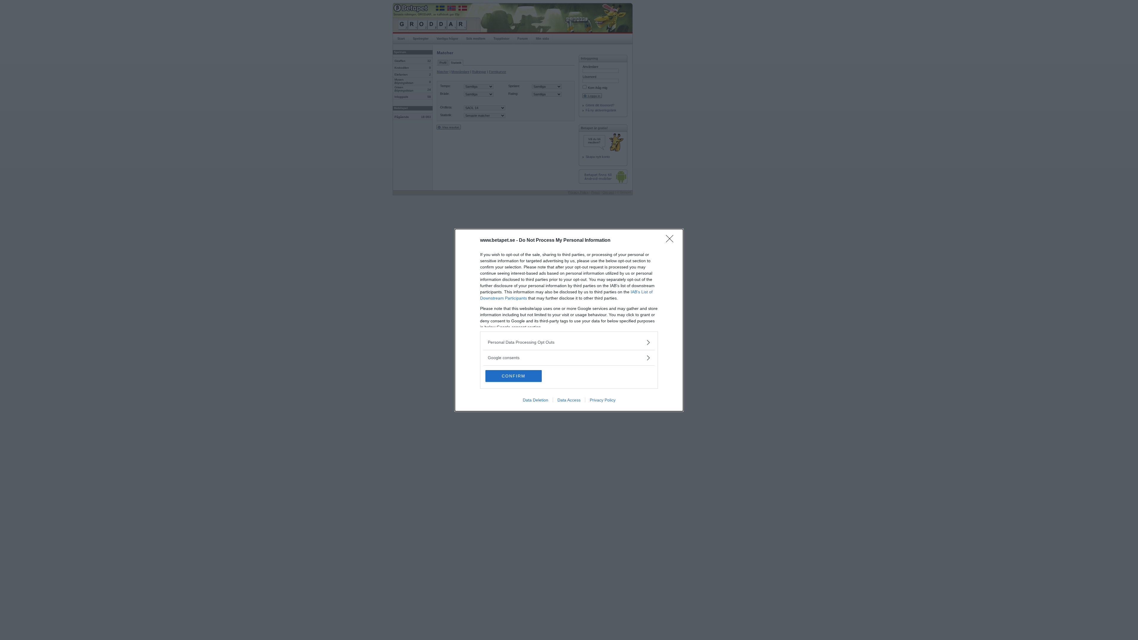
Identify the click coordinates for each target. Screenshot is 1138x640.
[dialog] (569, 320)
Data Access (569, 400)
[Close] (671, 240)
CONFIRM (513, 376)
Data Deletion (535, 400)
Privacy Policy (603, 400)
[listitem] (569, 342)
